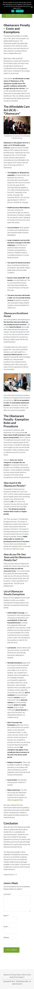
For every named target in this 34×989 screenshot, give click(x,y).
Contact (20, 977)
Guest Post (13, 977)
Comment (7, 894)
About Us (7, 975)
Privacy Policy (15, 975)
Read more (19, 11)
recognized (15, 800)
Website (6, 937)
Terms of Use (26, 975)
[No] (32, 7)
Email (6, 926)
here (20, 546)
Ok (13, 11)
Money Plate (24, 981)
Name (6, 916)
